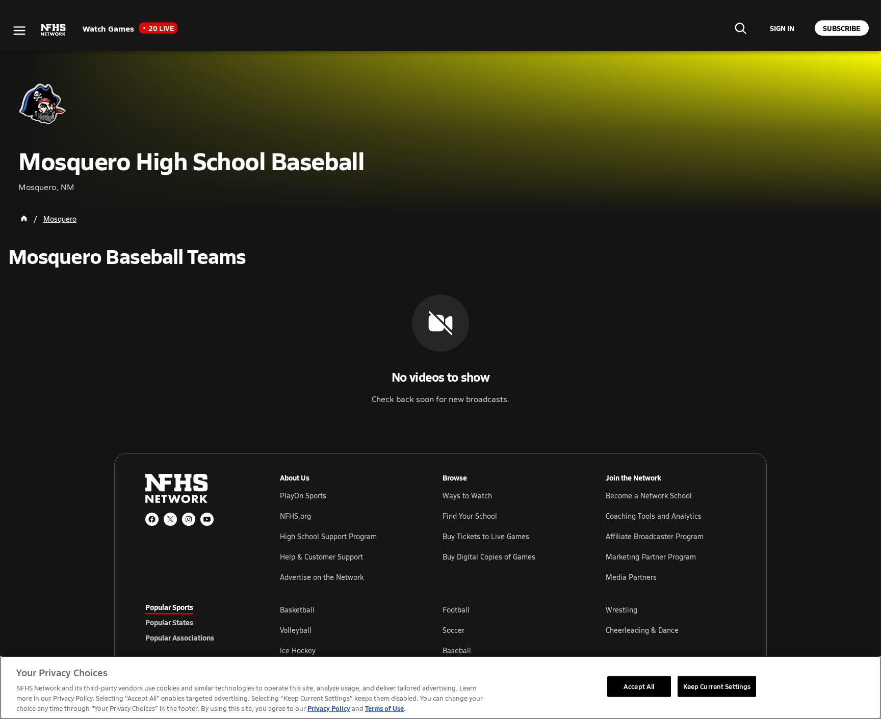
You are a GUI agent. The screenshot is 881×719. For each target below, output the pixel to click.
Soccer (453, 630)
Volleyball (296, 630)
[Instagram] (188, 519)
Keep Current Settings (717, 685)
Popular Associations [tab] (179, 637)
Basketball (297, 610)
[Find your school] (740, 28)
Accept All (639, 685)
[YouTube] (207, 519)
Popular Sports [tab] (169, 606)
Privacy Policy (328, 708)
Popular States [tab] (169, 622)
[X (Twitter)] (170, 519)
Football (456, 610)
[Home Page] (24, 218)
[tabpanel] (508, 629)
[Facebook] (152, 519)
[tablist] (196, 622)
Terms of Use (384, 708)
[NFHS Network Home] (53, 30)
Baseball (457, 650)
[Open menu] (19, 30)
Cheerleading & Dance (642, 630)
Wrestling (621, 610)
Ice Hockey (298, 650)
